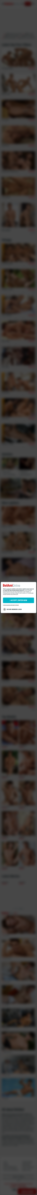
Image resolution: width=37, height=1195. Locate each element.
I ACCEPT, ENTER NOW (18, 600)
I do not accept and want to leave (11, 605)
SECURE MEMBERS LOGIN (14, 609)
